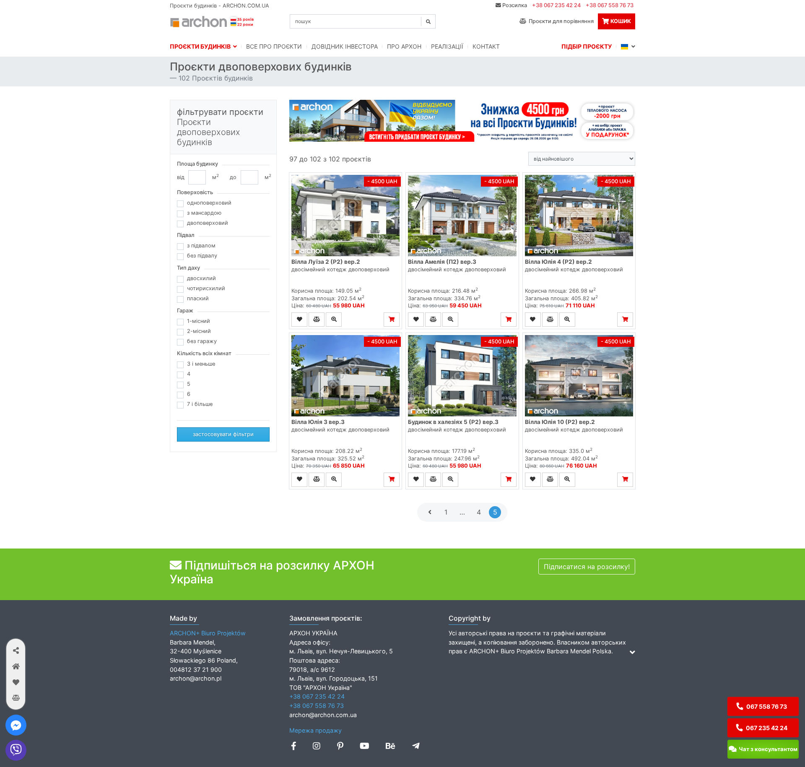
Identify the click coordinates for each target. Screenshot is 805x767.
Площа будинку (197, 164)
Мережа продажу (315, 730)
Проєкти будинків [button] (201, 46)
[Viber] (15, 750)
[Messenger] (15, 725)
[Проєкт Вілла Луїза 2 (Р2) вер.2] (345, 215)
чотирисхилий (206, 288)
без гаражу (202, 341)
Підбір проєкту (586, 46)
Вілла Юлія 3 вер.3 (318, 422)
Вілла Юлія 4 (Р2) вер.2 (558, 261)
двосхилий (201, 278)
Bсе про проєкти (274, 46)
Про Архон (404, 46)
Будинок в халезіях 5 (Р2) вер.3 (453, 422)
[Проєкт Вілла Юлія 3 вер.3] (345, 375)
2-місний (199, 331)
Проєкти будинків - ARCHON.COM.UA (219, 6)
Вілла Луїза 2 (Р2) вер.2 (325, 261)
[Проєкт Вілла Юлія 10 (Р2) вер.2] (579, 375)
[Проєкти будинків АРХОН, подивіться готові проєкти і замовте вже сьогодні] (212, 20)
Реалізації (447, 46)
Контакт (486, 46)
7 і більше (200, 404)
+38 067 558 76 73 (610, 5)
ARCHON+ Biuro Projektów (208, 633)
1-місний (198, 321)
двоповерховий (207, 223)
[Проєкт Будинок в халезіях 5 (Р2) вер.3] (462, 375)
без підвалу (202, 255)
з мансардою (204, 213)
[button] (15, 650)
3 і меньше (201, 364)
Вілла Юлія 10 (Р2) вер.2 (560, 422)
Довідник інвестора (345, 46)
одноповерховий (209, 203)
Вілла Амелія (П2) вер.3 (442, 261)
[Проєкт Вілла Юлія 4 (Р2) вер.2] (579, 215)
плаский (198, 298)
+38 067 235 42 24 (556, 5)
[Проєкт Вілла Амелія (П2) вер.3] (462, 215)
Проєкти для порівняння (560, 21)
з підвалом (201, 245)
